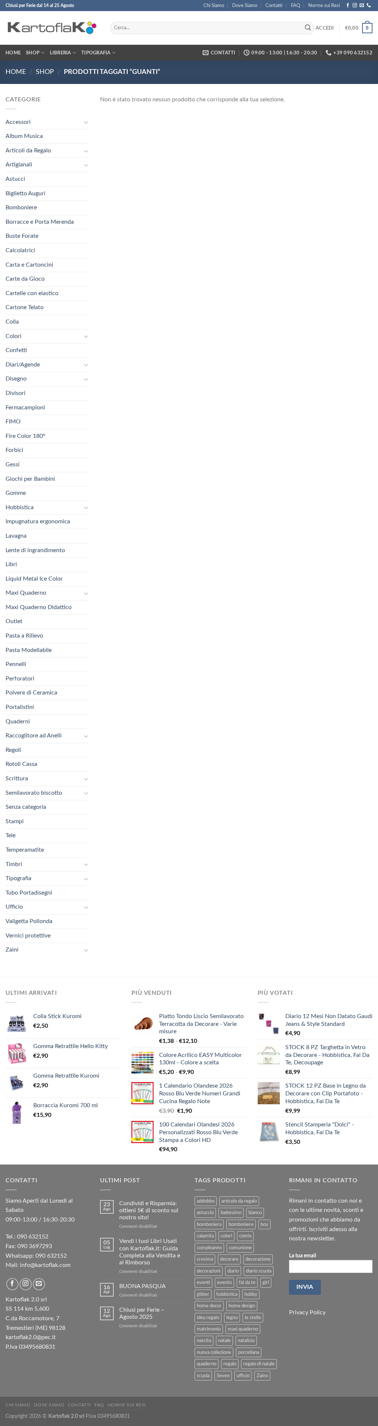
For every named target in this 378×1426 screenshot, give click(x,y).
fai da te (247, 1282)
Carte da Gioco (25, 279)
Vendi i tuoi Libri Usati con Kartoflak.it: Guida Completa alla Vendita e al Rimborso (149, 1252)
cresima (205, 1259)
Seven (223, 1375)
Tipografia (96, 53)
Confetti (16, 350)
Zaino (262, 1375)
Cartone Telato (25, 307)
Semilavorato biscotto (34, 793)
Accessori (18, 122)
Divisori (15, 393)
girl (265, 1282)
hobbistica (226, 1294)
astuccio (205, 1212)
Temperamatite (25, 850)
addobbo (205, 1201)
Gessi (13, 464)
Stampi (15, 821)
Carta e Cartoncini (29, 265)
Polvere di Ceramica (31, 693)
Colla (12, 322)
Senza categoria (26, 807)
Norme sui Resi (324, 5)
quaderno (206, 1364)
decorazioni (208, 1271)
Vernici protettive (28, 936)
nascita (204, 1340)
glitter (203, 1294)
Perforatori (20, 679)
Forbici (14, 450)
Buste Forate (22, 236)
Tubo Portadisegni (29, 893)
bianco (255, 1212)
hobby (250, 1294)
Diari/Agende (23, 365)
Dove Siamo (244, 5)
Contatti (273, 5)
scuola (203, 1375)
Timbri (14, 864)
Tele (11, 835)
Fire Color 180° (25, 436)
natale (224, 1340)
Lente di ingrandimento (35, 550)
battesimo (231, 1212)
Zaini (12, 950)
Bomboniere (21, 207)
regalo (229, 1364)
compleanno (209, 1248)
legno (232, 1317)
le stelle (253, 1317)
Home (13, 53)
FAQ (295, 5)
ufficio (243, 1375)
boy (264, 1224)
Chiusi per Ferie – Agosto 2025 (141, 1313)
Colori (13, 336)
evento (224, 1282)
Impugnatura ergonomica (38, 521)
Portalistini (20, 707)
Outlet (14, 621)
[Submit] (308, 28)
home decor (209, 1306)
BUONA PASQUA (142, 1286)
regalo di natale (259, 1364)
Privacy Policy (307, 1312)
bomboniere (241, 1224)
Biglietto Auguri (25, 193)
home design (241, 1306)
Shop (32, 53)
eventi (203, 1282)
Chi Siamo (213, 5)
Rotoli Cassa (21, 764)
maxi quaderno (243, 1329)
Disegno (16, 379)
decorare (229, 1259)
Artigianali (19, 165)
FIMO (13, 422)
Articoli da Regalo (28, 150)
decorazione (258, 1259)
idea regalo (208, 1317)
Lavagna (16, 536)
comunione (240, 1248)
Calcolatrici (20, 250)
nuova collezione (214, 1352)
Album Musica (24, 136)
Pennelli (16, 664)
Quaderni (18, 721)
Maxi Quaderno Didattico (39, 607)
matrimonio (209, 1329)
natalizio (246, 1340)
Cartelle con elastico (32, 293)
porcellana (248, 1352)
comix (245, 1236)
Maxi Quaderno (26, 593)
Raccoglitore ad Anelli (34, 736)
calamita (205, 1236)
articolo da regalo (239, 1201)
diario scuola (258, 1271)
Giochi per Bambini (30, 479)
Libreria (60, 53)
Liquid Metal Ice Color (34, 579)
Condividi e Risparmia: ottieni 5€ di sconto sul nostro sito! (148, 1210)
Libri (11, 564)
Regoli (13, 750)
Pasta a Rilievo (24, 636)
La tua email (302, 1255)
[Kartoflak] (52, 28)
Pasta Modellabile (29, 650)
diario (233, 1271)
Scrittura (17, 778)
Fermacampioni (25, 407)
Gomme (16, 493)
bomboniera (209, 1224)
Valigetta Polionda (29, 921)
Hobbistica (20, 507)
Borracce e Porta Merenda (40, 222)
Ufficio (14, 907)
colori (226, 1236)
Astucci (15, 179)
